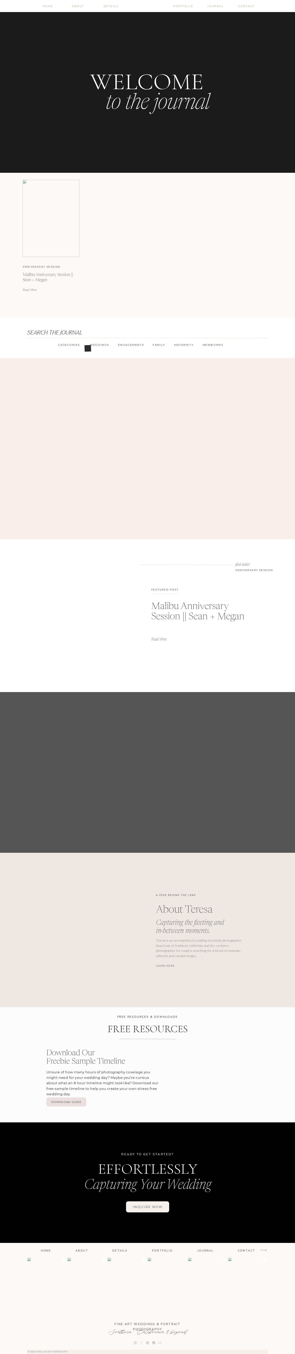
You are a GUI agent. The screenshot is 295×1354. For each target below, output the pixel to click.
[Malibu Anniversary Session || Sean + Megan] (51, 218)
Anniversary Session (41, 266)
